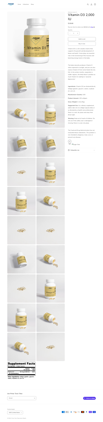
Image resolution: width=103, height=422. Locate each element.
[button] (88, 4)
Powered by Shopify (21, 418)
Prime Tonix (14, 418)
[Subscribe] (34, 398)
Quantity (70, 30)
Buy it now (82, 44)
